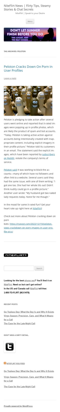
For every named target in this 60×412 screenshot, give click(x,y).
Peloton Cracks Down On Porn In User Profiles (28, 68)
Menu (30, 21)
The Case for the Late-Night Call (19, 323)
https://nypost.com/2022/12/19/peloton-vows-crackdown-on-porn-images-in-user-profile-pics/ (28, 227)
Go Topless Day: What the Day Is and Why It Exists (29, 312)
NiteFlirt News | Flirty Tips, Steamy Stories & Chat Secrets (27, 7)
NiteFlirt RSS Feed (16, 364)
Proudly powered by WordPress (18, 406)
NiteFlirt (37, 208)
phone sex (29, 280)
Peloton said (10, 169)
